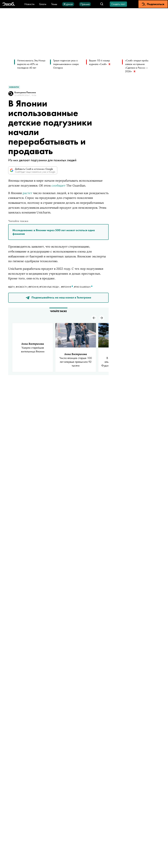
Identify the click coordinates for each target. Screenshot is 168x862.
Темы (54, 4)
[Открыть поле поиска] (101, 4)
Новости (29, 4)
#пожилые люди (49, 286)
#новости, (22, 286)
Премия (85, 4)
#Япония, (33, 286)
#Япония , (67, 286)
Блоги (42, 4)
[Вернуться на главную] (8, 4)
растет (27, 193)
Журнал (68, 4)
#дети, (12, 286)
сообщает (58, 185)
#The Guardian (82, 286)
